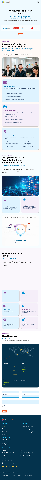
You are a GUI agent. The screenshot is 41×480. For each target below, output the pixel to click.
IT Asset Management (28, 429)
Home (3, 426)
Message (3, 398)
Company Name (25, 394)
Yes (3, 406)
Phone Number (24, 389)
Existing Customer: (5, 405)
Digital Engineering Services (29, 432)
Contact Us (5, 434)
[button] (38, 2)
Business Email (4, 394)
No (3, 409)
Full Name (4, 389)
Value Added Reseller (27, 426)
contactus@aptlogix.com (10, 463)
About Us (4, 431)
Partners (4, 429)
